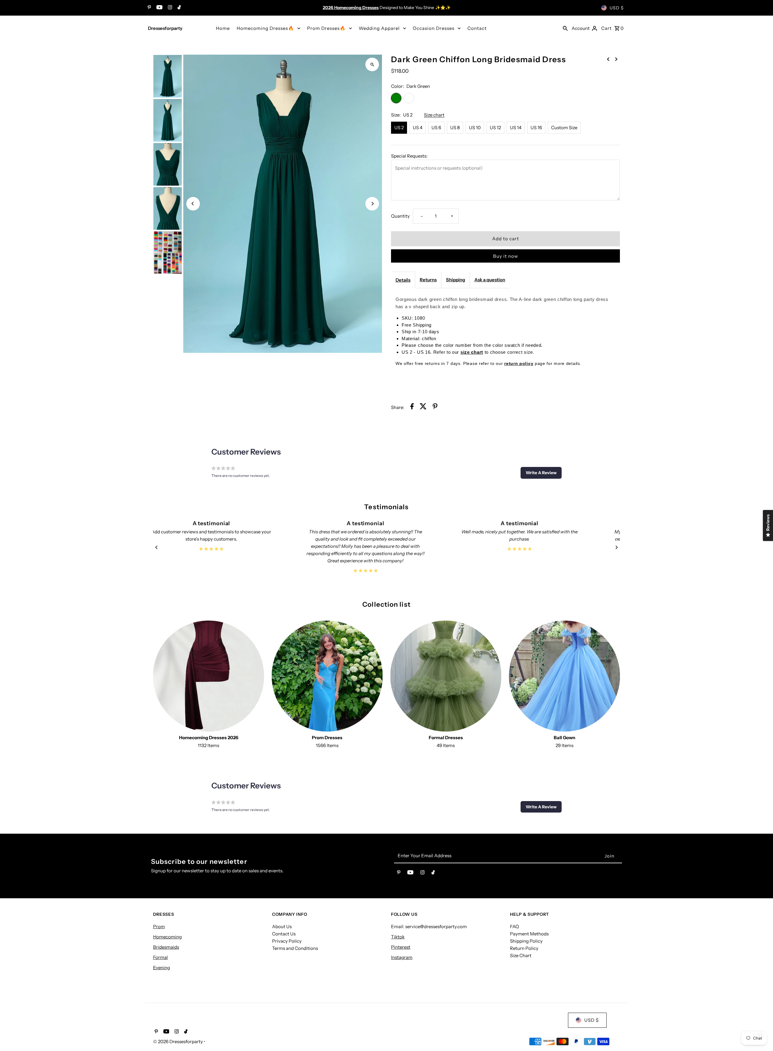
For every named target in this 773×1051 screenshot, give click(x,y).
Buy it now (505, 256)
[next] (616, 59)
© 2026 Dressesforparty (178, 1041)
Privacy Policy (287, 941)
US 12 (495, 127)
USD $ (617, 8)
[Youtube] (158, 8)
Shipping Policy (526, 941)
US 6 (436, 127)
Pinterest (400, 947)
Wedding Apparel (379, 28)
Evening (161, 967)
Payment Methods (529, 934)
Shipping (455, 280)
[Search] (565, 28)
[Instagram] (169, 8)
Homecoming (167, 937)
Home (223, 28)
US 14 (515, 127)
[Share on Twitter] (423, 407)
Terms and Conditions (295, 948)
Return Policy (524, 948)
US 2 (399, 127)
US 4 (417, 127)
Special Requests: (409, 156)
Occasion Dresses (433, 28)
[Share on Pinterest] (435, 407)
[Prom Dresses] (327, 676)
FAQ (514, 926)
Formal (160, 957)
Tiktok (398, 937)
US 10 (475, 127)
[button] (541, 472)
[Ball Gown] (564, 676)
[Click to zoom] (372, 64)
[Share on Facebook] (412, 407)
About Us (282, 926)
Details (403, 280)
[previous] (608, 59)
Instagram (401, 957)
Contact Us (284, 934)
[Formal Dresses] (446, 676)
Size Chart (520, 955)
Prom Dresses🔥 (326, 28)
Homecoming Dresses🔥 (265, 28)
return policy (518, 363)
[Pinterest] (148, 8)
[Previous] (193, 203)
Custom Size (564, 127)
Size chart (434, 115)
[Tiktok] (178, 8)
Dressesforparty (165, 28)
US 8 (455, 127)
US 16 (536, 127)
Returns (428, 280)
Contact (477, 28)
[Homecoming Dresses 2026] (208, 676)
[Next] (372, 203)
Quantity (400, 216)
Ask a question (489, 280)
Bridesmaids (166, 947)
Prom (159, 926)
